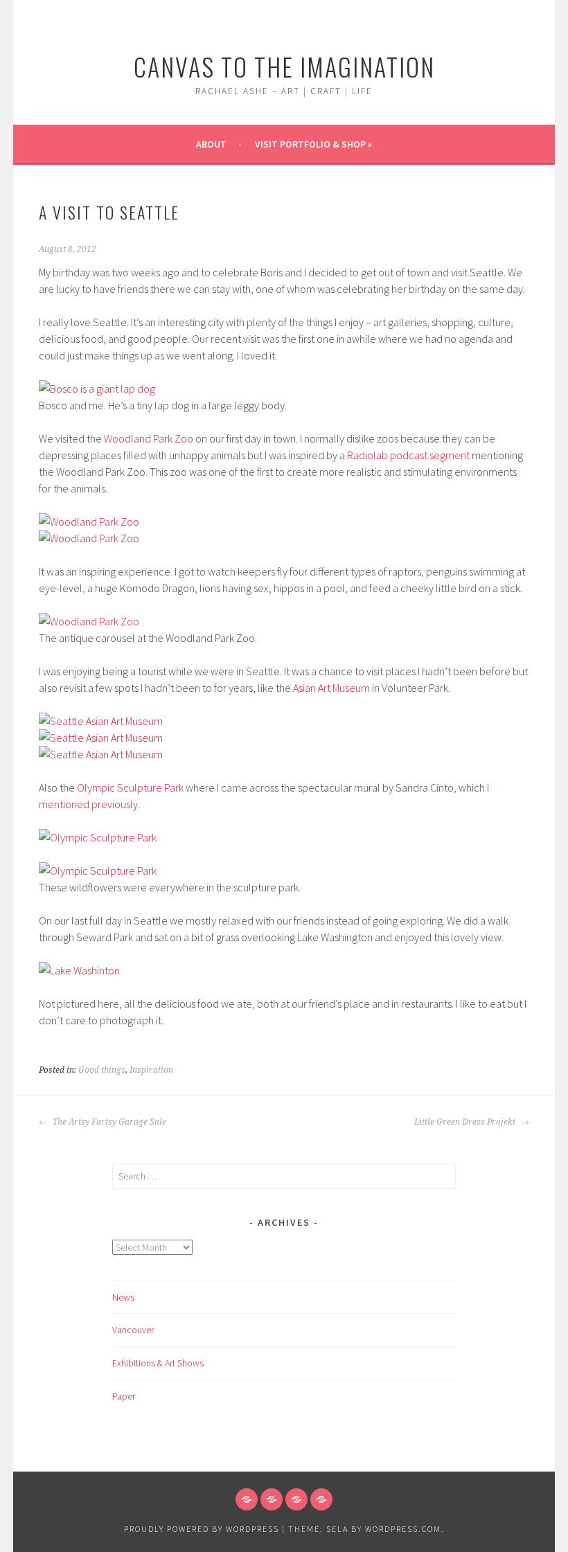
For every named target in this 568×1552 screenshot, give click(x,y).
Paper (123, 1396)
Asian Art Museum (331, 688)
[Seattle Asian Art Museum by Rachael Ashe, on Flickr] (101, 721)
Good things (101, 1070)
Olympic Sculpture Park (130, 787)
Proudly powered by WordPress (201, 1529)
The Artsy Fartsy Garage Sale (108, 1122)
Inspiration (151, 1070)
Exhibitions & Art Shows (158, 1363)
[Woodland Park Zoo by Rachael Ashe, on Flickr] (89, 521)
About (211, 144)
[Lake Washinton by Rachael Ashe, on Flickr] (79, 970)
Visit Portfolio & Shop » (313, 144)
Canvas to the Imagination (284, 66)
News (123, 1297)
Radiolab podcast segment (408, 455)
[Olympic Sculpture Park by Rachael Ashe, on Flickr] (98, 837)
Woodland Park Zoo (148, 438)
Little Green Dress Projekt (465, 1122)
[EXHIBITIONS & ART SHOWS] (296, 1499)
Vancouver (133, 1329)
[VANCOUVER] (271, 1499)
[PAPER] (321, 1499)
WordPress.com (403, 1529)
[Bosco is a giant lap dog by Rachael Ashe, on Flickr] (97, 388)
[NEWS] (247, 1499)
